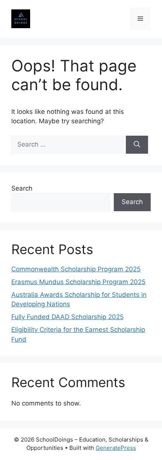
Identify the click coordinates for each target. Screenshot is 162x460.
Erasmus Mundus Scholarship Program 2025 (78, 282)
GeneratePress (116, 447)
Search (21, 188)
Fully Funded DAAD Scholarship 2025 (67, 317)
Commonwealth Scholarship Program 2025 (76, 269)
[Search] (137, 145)
